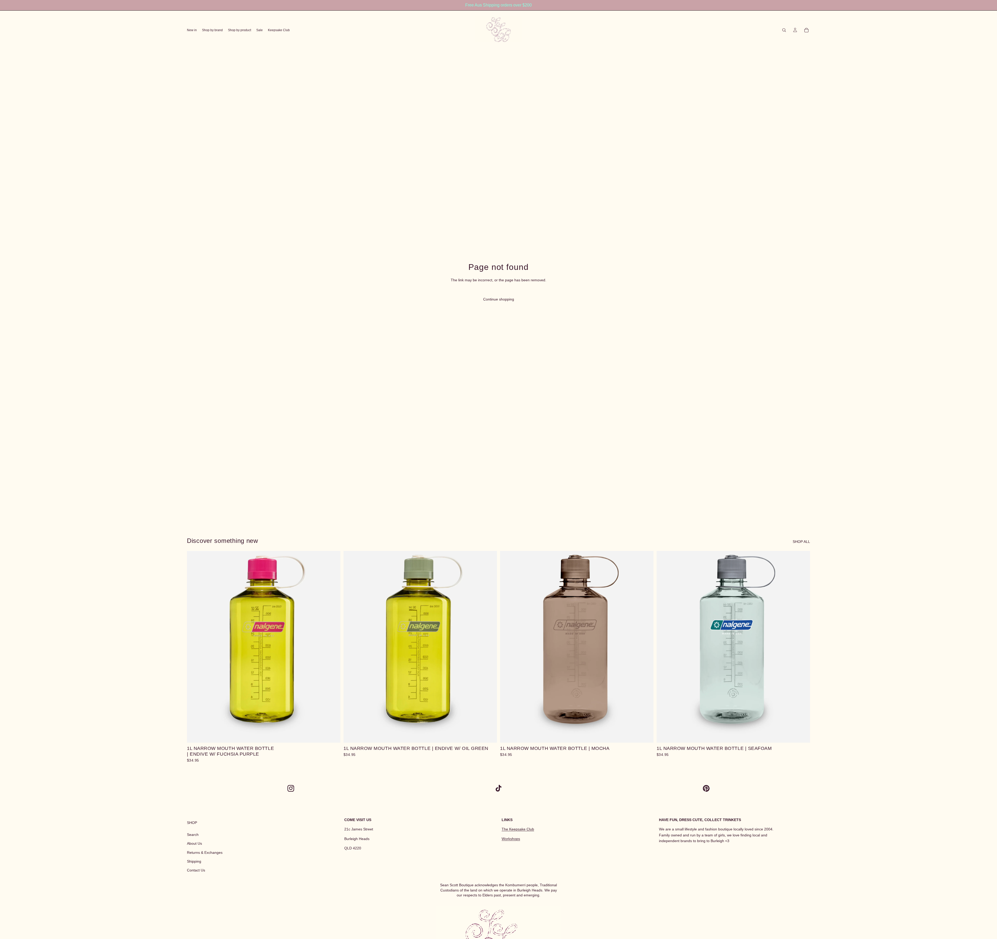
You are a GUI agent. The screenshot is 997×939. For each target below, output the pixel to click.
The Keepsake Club (518, 829)
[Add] (332, 735)
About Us (194, 844)
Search (193, 835)
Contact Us (196, 870)
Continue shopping (498, 299)
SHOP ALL (801, 542)
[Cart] (806, 30)
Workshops (511, 839)
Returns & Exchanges (205, 852)
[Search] (784, 30)
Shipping (194, 861)
